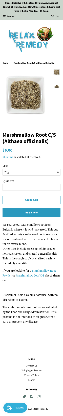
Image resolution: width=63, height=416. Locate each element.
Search (31, 379)
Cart (57, 16)
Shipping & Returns (31, 370)
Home (5, 63)
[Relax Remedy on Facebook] (31, 397)
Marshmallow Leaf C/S (30, 275)
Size (5, 166)
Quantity (8, 181)
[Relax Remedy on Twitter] (24, 397)
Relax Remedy (40, 408)
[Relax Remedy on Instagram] (38, 397)
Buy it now (31, 212)
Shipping (8, 157)
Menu (10, 16)
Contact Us (31, 365)
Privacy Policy (31, 375)
